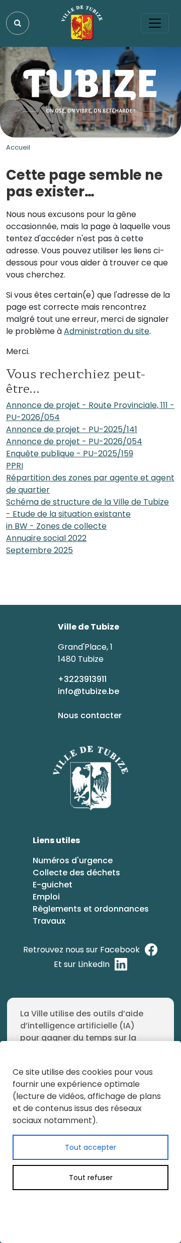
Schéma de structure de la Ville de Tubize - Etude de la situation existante (87, 508)
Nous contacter (91, 715)
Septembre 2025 (39, 550)
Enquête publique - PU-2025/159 (69, 453)
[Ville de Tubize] (82, 23)
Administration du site (106, 331)
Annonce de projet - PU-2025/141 (71, 429)
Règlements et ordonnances (91, 909)
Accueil (18, 147)
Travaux (49, 921)
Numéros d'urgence (73, 860)
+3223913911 (83, 679)
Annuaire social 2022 (46, 538)
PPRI (14, 465)
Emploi (46, 897)
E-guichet (53, 884)
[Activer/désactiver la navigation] (155, 23)
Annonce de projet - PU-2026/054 (74, 441)
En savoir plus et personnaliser (102, 1206)
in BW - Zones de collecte (56, 526)
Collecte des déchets (76, 872)
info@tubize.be (88, 691)
